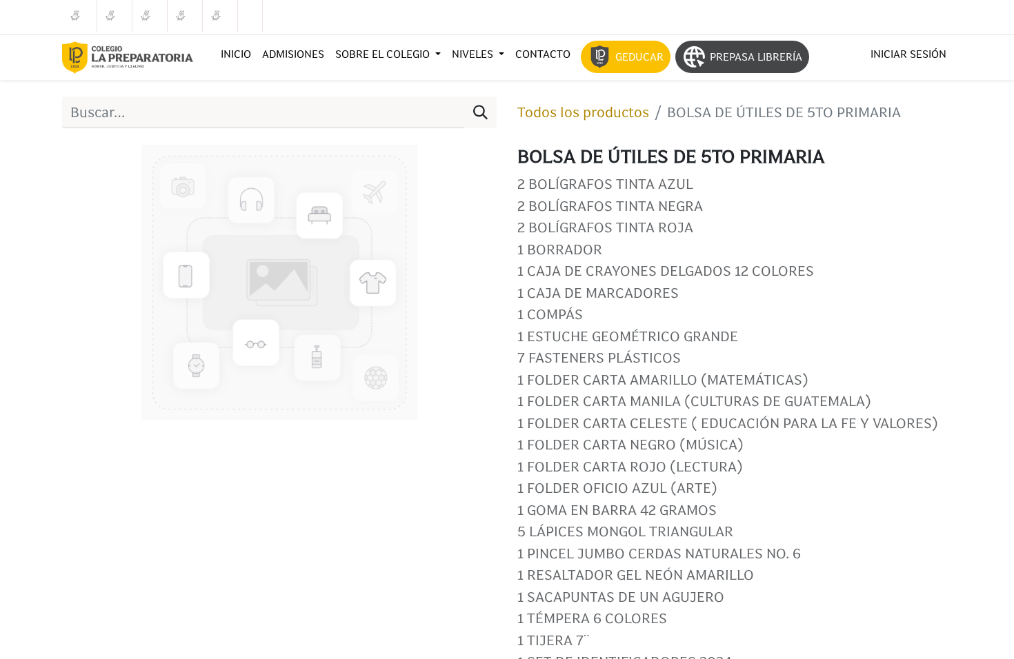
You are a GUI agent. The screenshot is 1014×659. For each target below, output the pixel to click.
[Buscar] (480, 112)
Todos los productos (583, 112)
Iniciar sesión (908, 54)
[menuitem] (236, 54)
